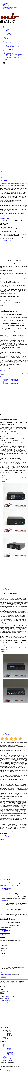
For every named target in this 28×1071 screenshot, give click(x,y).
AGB (4, 1056)
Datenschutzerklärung (6, 974)
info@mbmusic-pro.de (9, 996)
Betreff (2, 950)
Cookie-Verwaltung (7, 1060)
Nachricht (4, 953)
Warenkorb (5, 3)
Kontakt (5, 1045)
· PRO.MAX (9, 1035)
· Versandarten (9, 1053)
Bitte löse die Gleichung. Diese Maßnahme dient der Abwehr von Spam (13, 968)
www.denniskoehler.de (20, 1064)
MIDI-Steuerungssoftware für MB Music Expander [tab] (12, 213)
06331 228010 (7, 998)
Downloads (5, 1038)
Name (2, 945)
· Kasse (7, 1050)
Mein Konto (6, 1)
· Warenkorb (9, 1049)
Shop (11, 300)
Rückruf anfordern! (5, 1000)
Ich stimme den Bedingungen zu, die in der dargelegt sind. (12, 973)
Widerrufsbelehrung (7, 8)
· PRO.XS (8, 1033)
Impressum (5, 1057)
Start (4, 1044)
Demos (4, 1037)
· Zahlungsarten (9, 1052)
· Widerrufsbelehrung (11, 1054)
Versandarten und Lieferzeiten (10, 7)
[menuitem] (15, 2)
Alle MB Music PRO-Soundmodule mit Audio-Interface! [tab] (13, 183)
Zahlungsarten (6, 5)
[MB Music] (14, 24)
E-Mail (3, 948)
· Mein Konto (9, 1048)
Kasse (4, 4)
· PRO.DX (8, 1034)
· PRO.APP (9, 1031)
